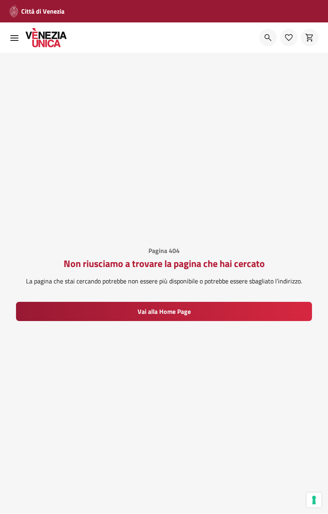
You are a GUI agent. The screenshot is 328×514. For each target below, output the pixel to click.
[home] (46, 37)
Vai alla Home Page (164, 311)
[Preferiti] (289, 37)
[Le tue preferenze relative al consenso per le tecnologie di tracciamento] (314, 500)
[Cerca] (268, 37)
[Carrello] (309, 37)
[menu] (14, 37)
